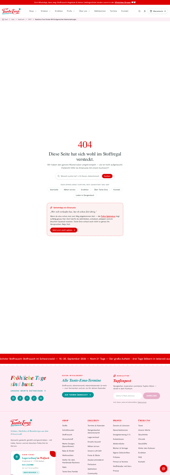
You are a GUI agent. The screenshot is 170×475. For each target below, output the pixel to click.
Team (140, 425)
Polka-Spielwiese (108, 216)
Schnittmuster (68, 430)
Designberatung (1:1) (121, 434)
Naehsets (21, 19)
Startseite (54, 189)
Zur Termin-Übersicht (76, 395)
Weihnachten (67, 455)
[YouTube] (41, 398)
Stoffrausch (67, 434)
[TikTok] (34, 398)
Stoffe (64, 425)
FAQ (140, 457)
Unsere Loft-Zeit (94, 451)
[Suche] (139, 11)
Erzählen (59, 11)
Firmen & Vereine (120, 462)
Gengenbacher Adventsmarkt (94, 431)
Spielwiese (92, 469)
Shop (31, 11)
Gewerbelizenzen (120, 430)
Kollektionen (118, 439)
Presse (116, 471)
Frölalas (116, 457)
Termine (113, 11)
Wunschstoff (67, 439)
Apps (64, 467)
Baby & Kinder (68, 451)
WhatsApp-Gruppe (123, 2)
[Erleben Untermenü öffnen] (49, 11)
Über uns (83, 11)
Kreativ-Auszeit (94, 442)
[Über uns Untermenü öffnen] (89, 11)
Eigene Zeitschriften (121, 452)
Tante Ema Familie (70, 471)
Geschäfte (142, 443)
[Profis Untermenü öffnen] (74, 11)
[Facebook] (20, 398)
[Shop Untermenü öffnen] (35, 11)
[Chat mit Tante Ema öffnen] (163, 468)
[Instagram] (13, 398)
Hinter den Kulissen (146, 448)
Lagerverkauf (93, 437)
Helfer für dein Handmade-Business (71, 461)
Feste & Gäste (94, 455)
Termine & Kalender (96, 425)
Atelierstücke (118, 443)
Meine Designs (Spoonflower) (68, 444)
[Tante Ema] (11, 11)
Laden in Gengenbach (85, 195)
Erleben (44, 11)
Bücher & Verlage (120, 448)
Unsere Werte (144, 430)
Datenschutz (142, 402)
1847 (30, 19)
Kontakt (124, 11)
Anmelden (151, 396)
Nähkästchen (100, 11)
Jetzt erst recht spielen (63, 230)
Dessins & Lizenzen (121, 425)
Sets (12, 19)
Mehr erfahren (30, 472)
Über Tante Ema (101, 189)
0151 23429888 (27, 464)
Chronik (141, 439)
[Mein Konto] (144, 11)
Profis (69, 11)
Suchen (107, 176)
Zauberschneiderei (96, 460)
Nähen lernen (69, 189)
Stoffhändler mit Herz (122, 466)
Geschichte (143, 434)
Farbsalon (92, 464)
